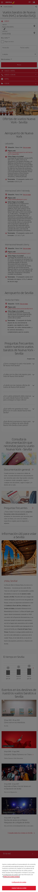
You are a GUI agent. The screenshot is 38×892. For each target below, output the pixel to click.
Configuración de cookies (19, 882)
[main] (19, 875)
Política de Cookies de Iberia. (11, 877)
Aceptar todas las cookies (19, 888)
